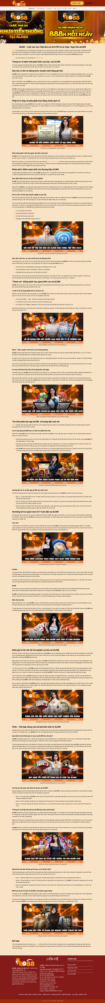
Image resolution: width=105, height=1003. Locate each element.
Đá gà (59, 8)
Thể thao (49, 8)
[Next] (101, 27)
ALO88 (14, 425)
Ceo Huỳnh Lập (41, 8)
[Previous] (4, 27)
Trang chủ (31, 8)
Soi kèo (64, 8)
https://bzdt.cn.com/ (52, 161)
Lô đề (54, 8)
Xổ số (69, 8)
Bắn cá (75, 8)
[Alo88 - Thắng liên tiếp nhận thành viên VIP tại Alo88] (19, 3)
